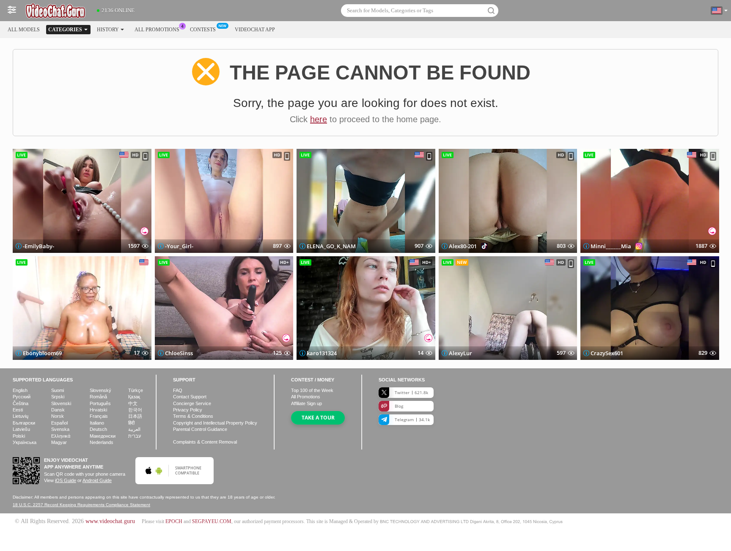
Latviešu (21, 429)
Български (24, 422)
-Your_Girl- (179, 246)
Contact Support (189, 396)
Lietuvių (20, 416)
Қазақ (134, 396)
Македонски (102, 436)
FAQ (177, 390)
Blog (399, 406)
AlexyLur (460, 353)
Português (100, 403)
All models (24, 30)
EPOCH (173, 521)
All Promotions (157, 30)
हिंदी (131, 422)
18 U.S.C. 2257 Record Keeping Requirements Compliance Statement (81, 504)
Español (59, 422)
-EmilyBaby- (38, 246)
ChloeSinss (179, 353)
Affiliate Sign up (306, 403)
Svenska (60, 429)
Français (99, 416)
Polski (19, 436)
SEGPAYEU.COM (211, 521)
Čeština (20, 403)
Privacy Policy (187, 409)
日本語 (135, 416)
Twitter (411, 392)
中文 (132, 403)
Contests (203, 30)
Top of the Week (312, 390)
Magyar (59, 442)
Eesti (18, 409)
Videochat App (255, 30)
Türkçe (135, 390)
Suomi (57, 390)
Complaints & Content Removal (205, 441)
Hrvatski (98, 409)
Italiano (97, 422)
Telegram (412, 419)
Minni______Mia (611, 246)
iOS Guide (65, 480)
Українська (24, 442)
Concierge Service (192, 403)
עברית (134, 436)
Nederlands (101, 442)
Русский (21, 396)
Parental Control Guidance (200, 429)
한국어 (135, 409)
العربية (134, 429)
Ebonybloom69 (42, 353)
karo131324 (322, 353)
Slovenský (100, 390)
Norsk (57, 416)
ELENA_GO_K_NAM (331, 246)
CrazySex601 (607, 353)
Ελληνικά (60, 436)
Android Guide (97, 480)
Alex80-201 (463, 246)
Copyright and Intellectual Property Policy (215, 422)
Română (98, 396)
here (318, 119)
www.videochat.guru (110, 521)
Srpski (57, 396)
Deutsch (98, 429)
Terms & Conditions (193, 416)
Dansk (58, 409)
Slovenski (61, 403)
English (20, 390)
